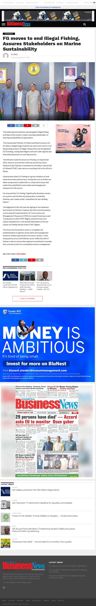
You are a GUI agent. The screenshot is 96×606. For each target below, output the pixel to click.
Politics (61, 600)
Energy (46, 600)
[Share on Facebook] (11, 125)
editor (15, 54)
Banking (20, 600)
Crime (28, 600)
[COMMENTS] (44, 125)
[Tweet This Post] (19, 125)
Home (4, 600)
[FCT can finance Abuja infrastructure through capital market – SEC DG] (44, 280)
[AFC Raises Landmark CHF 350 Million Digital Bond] (10, 280)
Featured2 (21, 254)
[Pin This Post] (27, 125)
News (53, 600)
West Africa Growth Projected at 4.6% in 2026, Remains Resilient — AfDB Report (27, 287)
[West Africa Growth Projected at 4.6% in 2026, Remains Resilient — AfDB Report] (27, 280)
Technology (36, 600)
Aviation (11, 600)
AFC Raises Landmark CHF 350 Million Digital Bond (10, 285)
